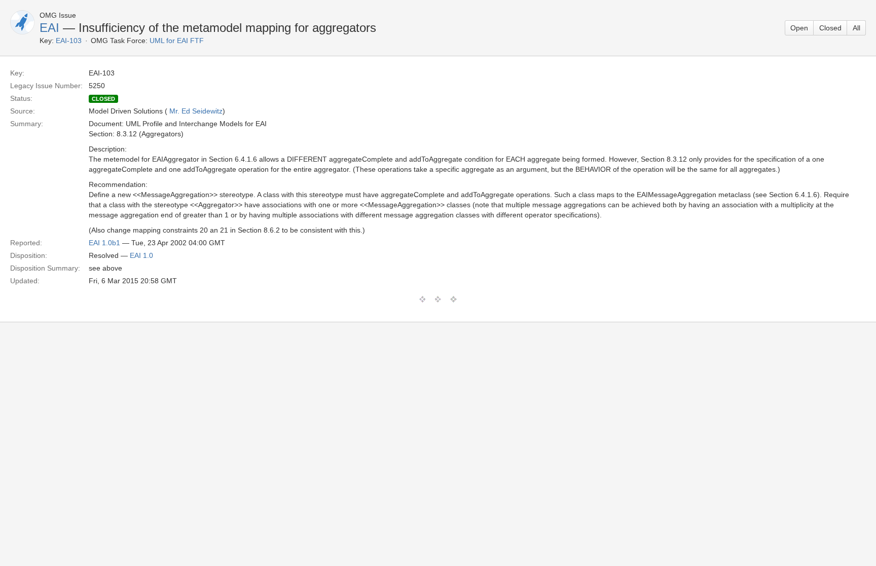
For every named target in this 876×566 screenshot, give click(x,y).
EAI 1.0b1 (104, 243)
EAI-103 (69, 40)
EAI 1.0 (141, 255)
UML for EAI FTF (177, 40)
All (856, 28)
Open (799, 28)
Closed (830, 28)
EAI (49, 27)
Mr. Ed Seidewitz (196, 111)
